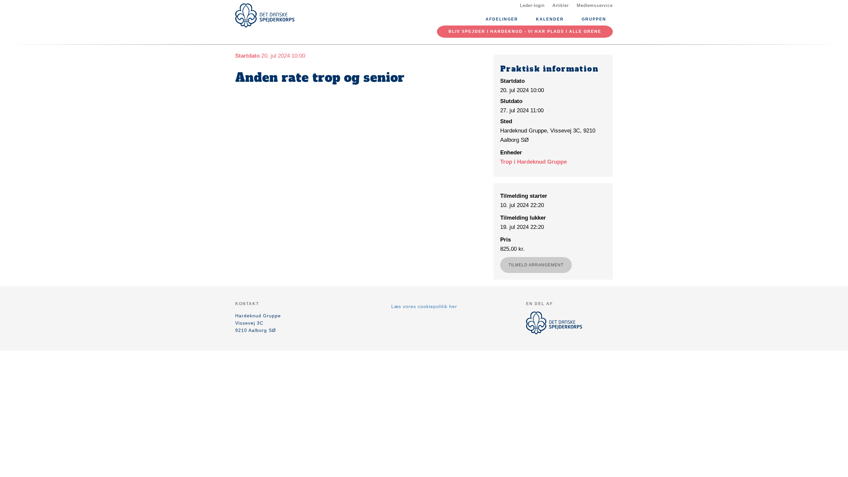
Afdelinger (502, 19)
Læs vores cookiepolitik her (424, 306)
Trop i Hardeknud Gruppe (533, 162)
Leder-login (532, 5)
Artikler (561, 5)
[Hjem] (265, 15)
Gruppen (594, 19)
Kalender (550, 19)
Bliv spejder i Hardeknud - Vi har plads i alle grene (525, 31)
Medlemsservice (595, 5)
